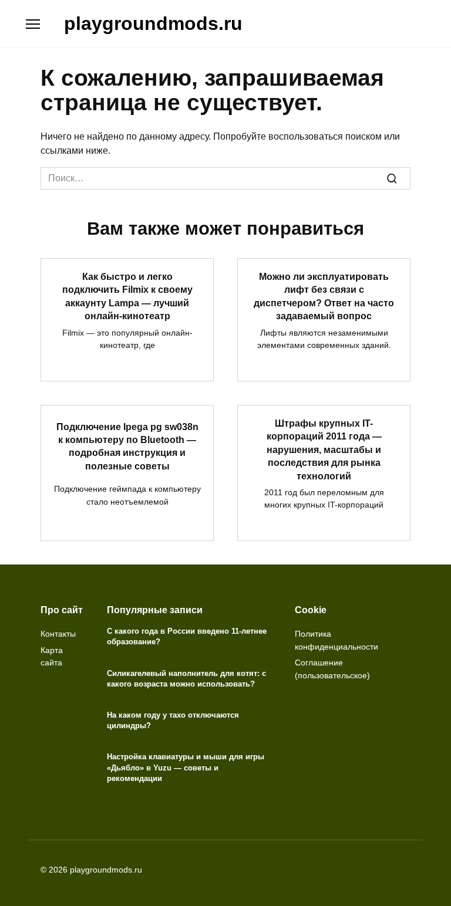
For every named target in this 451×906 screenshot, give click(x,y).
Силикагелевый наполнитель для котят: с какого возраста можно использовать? (186, 678)
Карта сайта (52, 656)
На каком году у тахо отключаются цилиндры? (173, 720)
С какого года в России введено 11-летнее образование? (187, 636)
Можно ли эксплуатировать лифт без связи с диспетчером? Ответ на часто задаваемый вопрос (324, 296)
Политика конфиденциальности (336, 640)
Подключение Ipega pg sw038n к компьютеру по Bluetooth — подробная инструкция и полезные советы (127, 446)
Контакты (58, 633)
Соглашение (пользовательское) (332, 669)
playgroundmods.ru (153, 23)
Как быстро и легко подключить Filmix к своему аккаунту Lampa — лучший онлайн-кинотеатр (127, 296)
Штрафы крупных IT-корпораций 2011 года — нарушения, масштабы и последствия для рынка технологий (324, 449)
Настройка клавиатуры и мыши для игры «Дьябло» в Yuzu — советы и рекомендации (185, 768)
